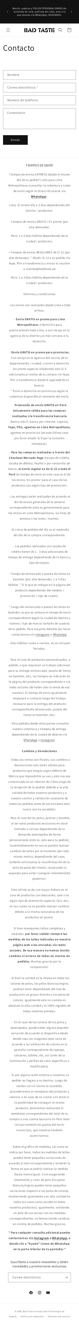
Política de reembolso (32, 1316)
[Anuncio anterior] (7, 11)
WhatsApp (60, 634)
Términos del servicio (59, 1316)
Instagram (42, 634)
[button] (8, 30)
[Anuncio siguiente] (71, 11)
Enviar (15, 140)
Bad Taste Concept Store (36, 1311)
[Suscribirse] (66, 1277)
